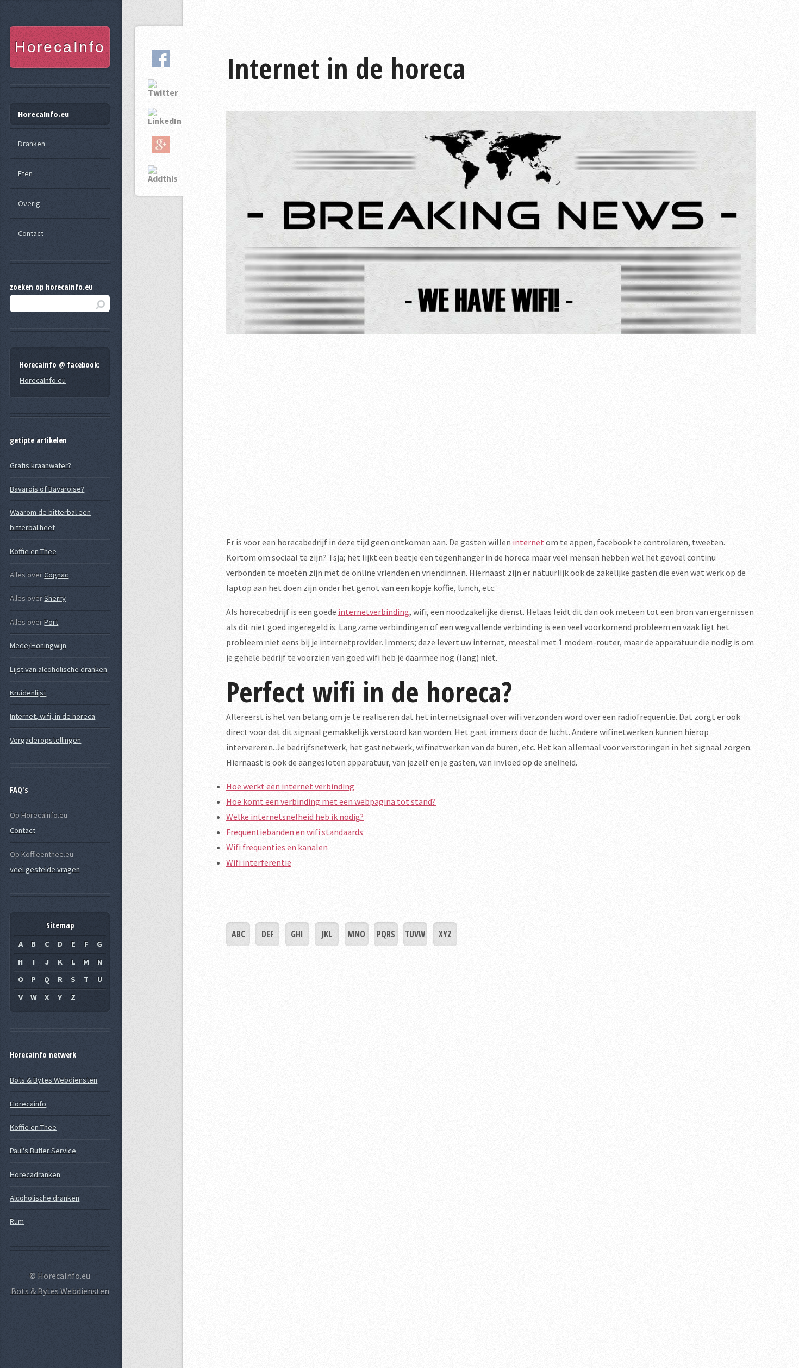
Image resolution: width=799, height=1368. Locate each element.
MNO (356, 934)
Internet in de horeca (346, 67)
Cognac (56, 575)
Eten (25, 173)
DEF (267, 934)
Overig (29, 203)
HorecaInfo (60, 47)
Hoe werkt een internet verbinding (290, 786)
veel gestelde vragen (45, 869)
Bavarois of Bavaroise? (47, 489)
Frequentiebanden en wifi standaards (294, 831)
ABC (238, 934)
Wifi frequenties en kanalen (277, 847)
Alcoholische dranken (44, 1198)
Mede (19, 645)
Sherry (55, 598)
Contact (30, 233)
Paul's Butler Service (43, 1150)
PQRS (386, 934)
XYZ (445, 934)
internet (528, 542)
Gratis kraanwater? (40, 465)
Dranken (31, 143)
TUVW (415, 934)
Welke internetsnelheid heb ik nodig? (295, 816)
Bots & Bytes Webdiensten (53, 1080)
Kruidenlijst (28, 693)
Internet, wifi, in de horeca (52, 716)
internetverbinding (373, 611)
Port (51, 622)
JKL (327, 934)
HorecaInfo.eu (43, 114)
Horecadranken (35, 1174)
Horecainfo (28, 1104)
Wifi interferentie (258, 862)
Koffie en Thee (33, 551)
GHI (297, 934)
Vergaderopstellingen (45, 740)
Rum (17, 1221)
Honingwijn (48, 645)
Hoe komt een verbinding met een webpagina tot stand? (331, 801)
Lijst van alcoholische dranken (58, 669)
